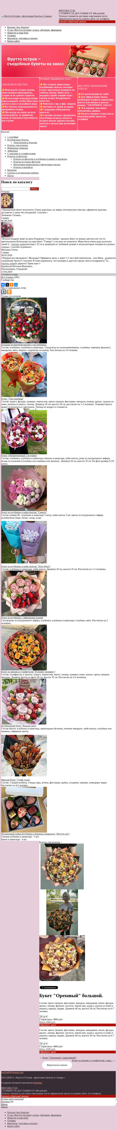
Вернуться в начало (57, 1065)
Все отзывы (7, 277)
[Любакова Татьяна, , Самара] (7, 207)
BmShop (38, 1082)
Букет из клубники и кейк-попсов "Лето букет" (26, 566)
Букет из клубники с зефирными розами (22, 617)
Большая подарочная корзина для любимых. (24, 344)
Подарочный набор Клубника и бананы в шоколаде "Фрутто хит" (35, 834)
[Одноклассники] (11, 285)
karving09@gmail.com (12, 1072)
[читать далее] (18, 244)
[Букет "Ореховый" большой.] (62, 888)
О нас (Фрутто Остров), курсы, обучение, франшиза (34, 30)
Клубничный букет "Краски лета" (19, 725)
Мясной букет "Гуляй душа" (15, 780)
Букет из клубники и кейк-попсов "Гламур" (24, 512)
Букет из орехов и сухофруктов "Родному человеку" (28, 671)
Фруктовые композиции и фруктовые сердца (36, 164)
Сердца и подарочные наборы (23, 172)
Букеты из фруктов (17, 156)
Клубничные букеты (18, 139)
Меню (4, 1104)
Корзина (5, 1101)
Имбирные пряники (17, 148)
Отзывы (11, 35)
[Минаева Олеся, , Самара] (7, 236)
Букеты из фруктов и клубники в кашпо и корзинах (40, 159)
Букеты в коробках (23, 167)
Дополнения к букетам (25, 142)
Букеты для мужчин (17, 145)
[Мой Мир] (16, 285)
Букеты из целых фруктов (26, 161)
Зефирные (12, 150)
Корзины (12, 170)
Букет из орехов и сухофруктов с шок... (92, 1060)
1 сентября (12, 137)
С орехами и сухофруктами (21, 153)
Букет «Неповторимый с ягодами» (19, 455)
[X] (7, 285)
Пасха (10, 175)
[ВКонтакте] (3, 285)
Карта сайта (13, 41)
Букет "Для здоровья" (12, 398)
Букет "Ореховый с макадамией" (59, 1057)
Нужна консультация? (12, 1099)
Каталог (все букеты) (18, 27)
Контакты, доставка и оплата (22, 38)
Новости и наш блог (17, 32)
